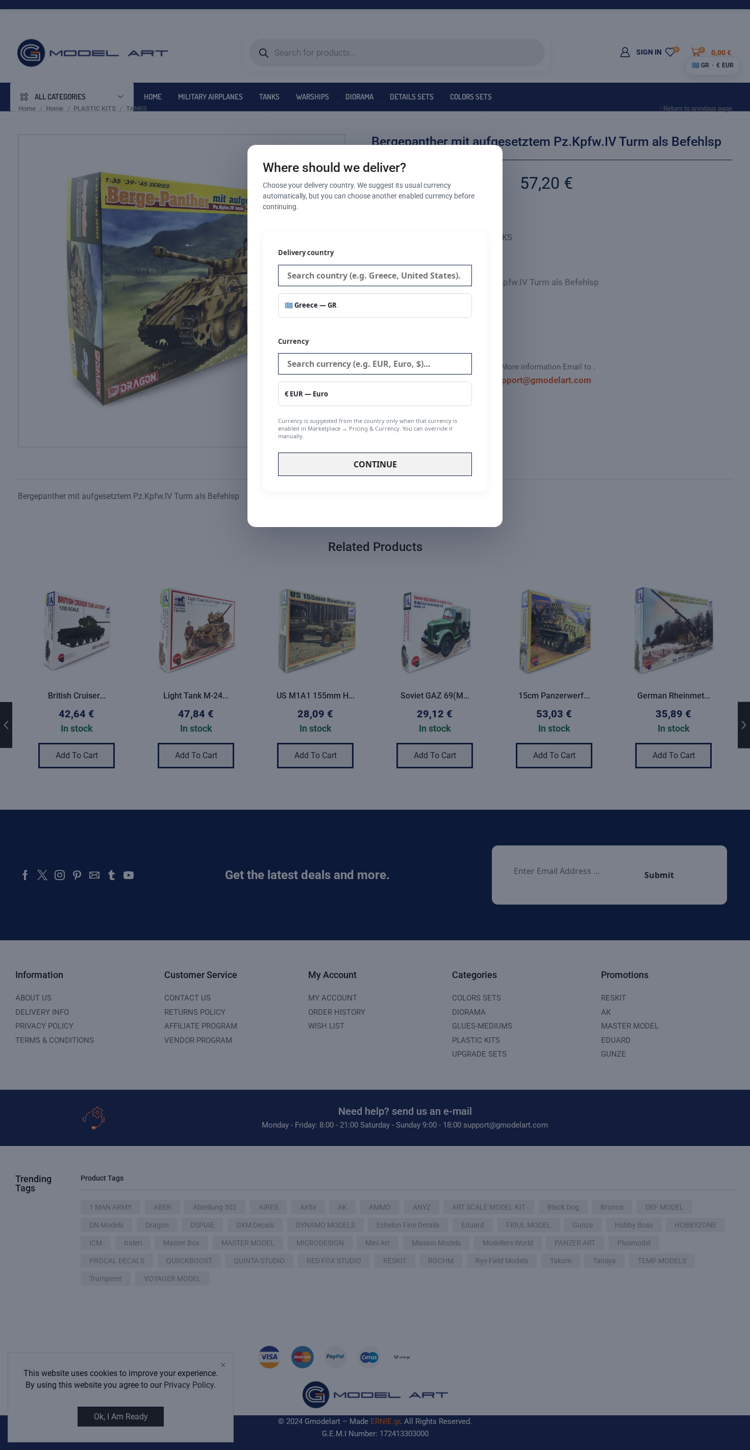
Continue (375, 464)
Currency (367, 388)
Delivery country (306, 252)
